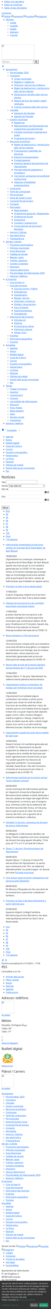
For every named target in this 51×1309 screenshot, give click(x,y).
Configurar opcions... (11, 1305)
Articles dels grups (15, 976)
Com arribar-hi (13, 1184)
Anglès (13, 29)
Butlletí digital (12, 443)
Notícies (10, 461)
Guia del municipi (14, 1187)
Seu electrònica (13, 1137)
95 (7, 517)
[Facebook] (17, 16)
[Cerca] (36, 62)
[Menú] (3, 66)
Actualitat (12, 430)
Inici (8, 511)
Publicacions (12, 992)
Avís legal (10, 1262)
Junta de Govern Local (16, 1121)
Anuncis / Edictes (14, 1134)
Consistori (11, 1099)
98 (7, 526)
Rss (7, 471)
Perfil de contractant (16, 1115)
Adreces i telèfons (14, 1178)
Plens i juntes (12, 979)
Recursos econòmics (16, 1109)
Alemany (14, 32)
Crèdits (9, 1252)
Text (4, 482)
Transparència (13, 1140)
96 (7, 520)
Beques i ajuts (12, 1159)
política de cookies (27, 1300)
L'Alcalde (10, 1103)
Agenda (9, 436)
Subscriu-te (7, 1065)
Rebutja (34, 1305)
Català (13, 22)
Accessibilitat (12, 1265)
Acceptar (43, 1305)
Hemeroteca (12, 455)
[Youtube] (28, 16)
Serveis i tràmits (9, 1143)
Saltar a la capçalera (14, 1)
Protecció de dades (15, 1259)
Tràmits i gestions (14, 1162)
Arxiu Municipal (13, 1153)
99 (7, 530)
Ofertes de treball (14, 464)
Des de (5, 489)
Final (8, 536)
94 (7, 514)
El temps (10, 1193)
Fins (3, 496)
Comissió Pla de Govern (17, 1125)
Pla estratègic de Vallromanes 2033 (23, 1175)
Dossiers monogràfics (17, 452)
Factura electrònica (15, 1172)
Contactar (6, 13)
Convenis (10, 1128)
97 (7, 523)
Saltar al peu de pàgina (15, 7)
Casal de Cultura (14, 446)
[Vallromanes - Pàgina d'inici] (18, 51)
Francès (14, 35)
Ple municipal (12, 1118)
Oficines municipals (15, 1150)
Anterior (6, 1043)
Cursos (9, 449)
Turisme (10, 1200)
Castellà (14, 25)
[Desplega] (19, 430)
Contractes (11, 1112)
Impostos (10, 1168)
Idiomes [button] (10, 19)
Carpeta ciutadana (15, 1165)
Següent (14, 1043)
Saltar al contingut (13, 4)
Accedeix (6, 1015)
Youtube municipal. (24, 872)
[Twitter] (6, 16)
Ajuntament (7, 1093)
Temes (5, 485)
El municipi (7, 1181)
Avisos (9, 439)
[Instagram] (40, 16)
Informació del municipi (17, 1190)
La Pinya (10, 458)
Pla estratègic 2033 (15, 1096)
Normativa (11, 1131)
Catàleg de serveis (15, 1156)
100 (7, 533)
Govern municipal (14, 1106)
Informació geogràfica (17, 1197)
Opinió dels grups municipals (20, 468)
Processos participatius (17, 1146)
